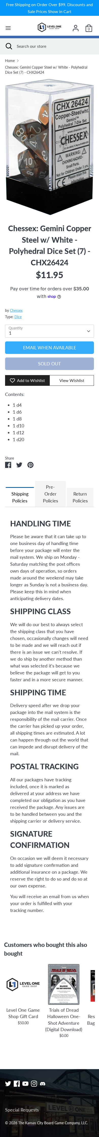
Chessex (16, 310)
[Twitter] (8, 1084)
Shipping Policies (19, 497)
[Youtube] (25, 1084)
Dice (18, 317)
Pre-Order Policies (50, 493)
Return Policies (80, 497)
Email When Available (49, 347)
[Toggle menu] (8, 28)
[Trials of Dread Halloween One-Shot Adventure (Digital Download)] (63, 984)
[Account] (76, 26)
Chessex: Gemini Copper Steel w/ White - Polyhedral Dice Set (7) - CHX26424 (46, 70)
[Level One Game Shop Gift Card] (23, 984)
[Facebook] (17, 1084)
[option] (49, 147)
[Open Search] (8, 46)
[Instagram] (34, 1084)
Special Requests (22, 1110)
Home (10, 61)
